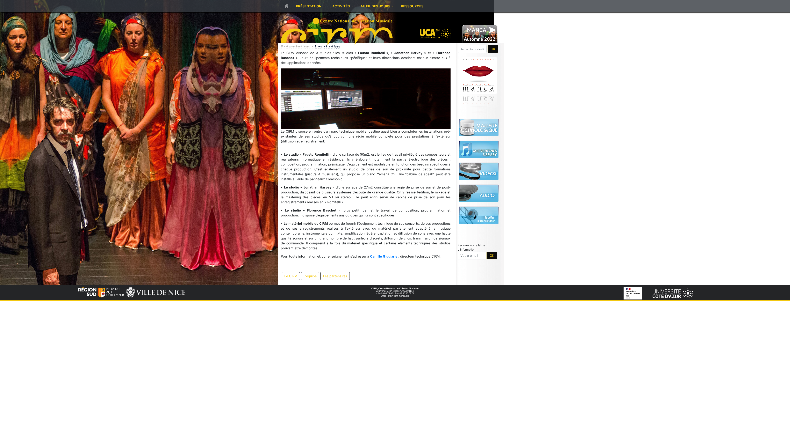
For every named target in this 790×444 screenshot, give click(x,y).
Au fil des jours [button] (375, 6)
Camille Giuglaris (383, 256)
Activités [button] (341, 6)
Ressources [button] (412, 6)
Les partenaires (335, 276)
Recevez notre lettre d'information (471, 247)
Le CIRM (290, 276)
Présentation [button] (309, 6)
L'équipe (310, 276)
